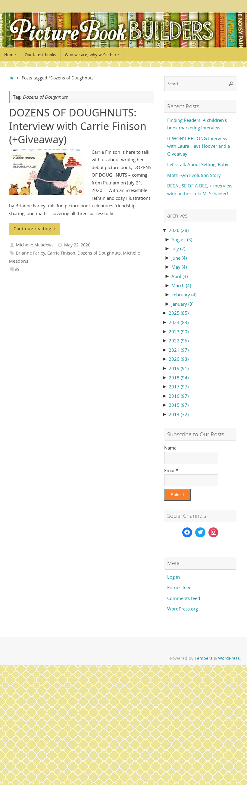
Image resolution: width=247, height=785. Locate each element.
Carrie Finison (61, 253)
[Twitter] (200, 532)
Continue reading (32, 228)
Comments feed (183, 598)
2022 (179, 341)
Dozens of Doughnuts (99, 253)
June (179, 258)
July (178, 249)
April (179, 276)
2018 (179, 378)
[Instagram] (213, 532)
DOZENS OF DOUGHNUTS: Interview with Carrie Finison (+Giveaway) (77, 126)
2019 (179, 368)
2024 (179, 322)
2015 (179, 405)
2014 (179, 414)
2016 (179, 396)
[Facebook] (187, 532)
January (182, 304)
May (179, 267)
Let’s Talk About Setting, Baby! (198, 164)
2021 (179, 350)
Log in (173, 577)
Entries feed (179, 587)
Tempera (204, 658)
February (183, 295)
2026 (179, 230)
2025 (179, 313)
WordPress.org (182, 609)
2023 (179, 332)
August (181, 239)
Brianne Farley (30, 253)
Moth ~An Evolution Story (194, 175)
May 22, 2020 (77, 245)
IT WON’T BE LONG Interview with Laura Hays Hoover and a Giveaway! (198, 146)
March (181, 286)
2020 (179, 359)
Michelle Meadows (35, 245)
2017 (179, 387)
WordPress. (229, 658)
